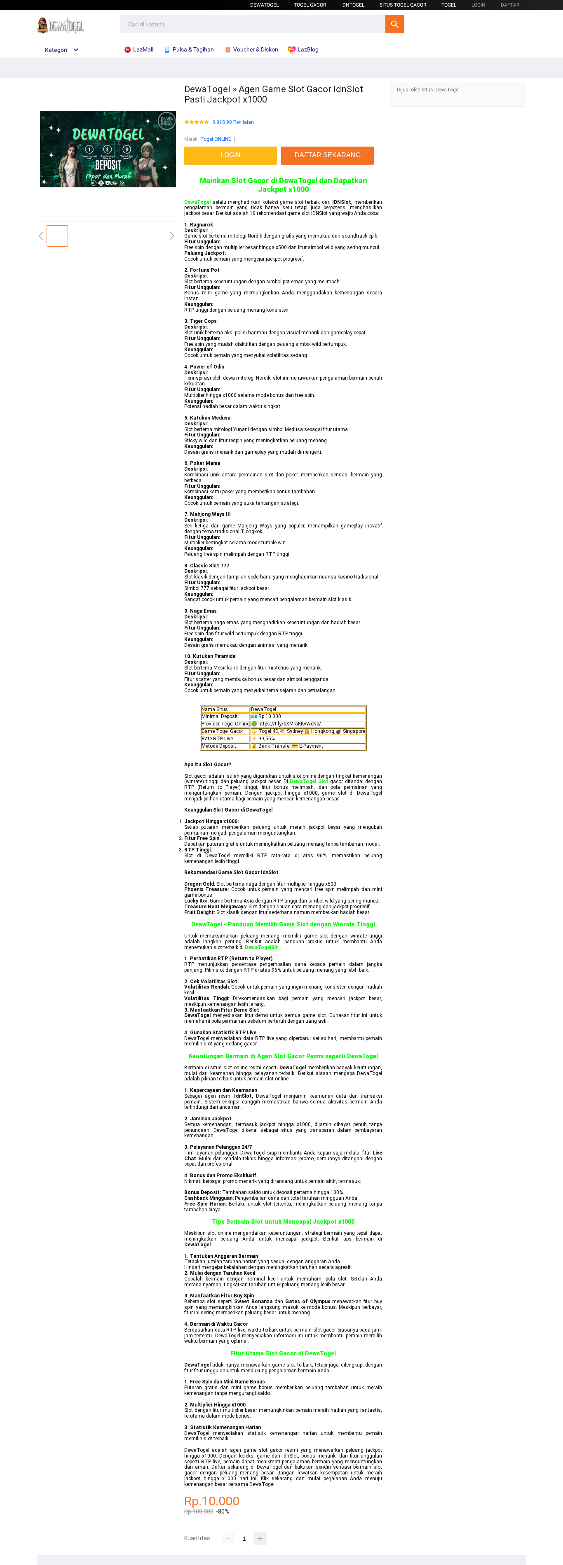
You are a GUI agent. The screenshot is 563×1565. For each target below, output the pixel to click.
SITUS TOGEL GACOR (403, 5)
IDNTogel (352, 5)
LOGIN (479, 5)
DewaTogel (264, 5)
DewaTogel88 (261, 947)
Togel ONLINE (215, 139)
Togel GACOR (310, 5)
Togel (448, 5)
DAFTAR (510, 5)
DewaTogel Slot (309, 781)
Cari (394, 24)
